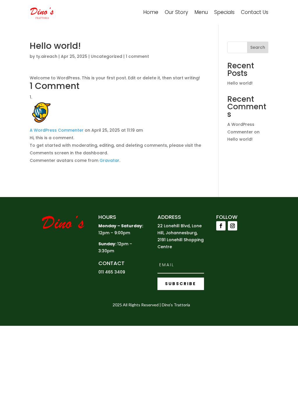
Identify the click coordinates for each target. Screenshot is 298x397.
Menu (201, 12)
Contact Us (254, 12)
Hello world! (240, 83)
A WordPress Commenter (57, 130)
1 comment (137, 56)
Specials (224, 12)
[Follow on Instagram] (232, 225)
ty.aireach (46, 56)
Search (257, 47)
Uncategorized (106, 56)
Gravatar (109, 160)
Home (150, 12)
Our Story (176, 12)
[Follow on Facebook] (221, 225)
